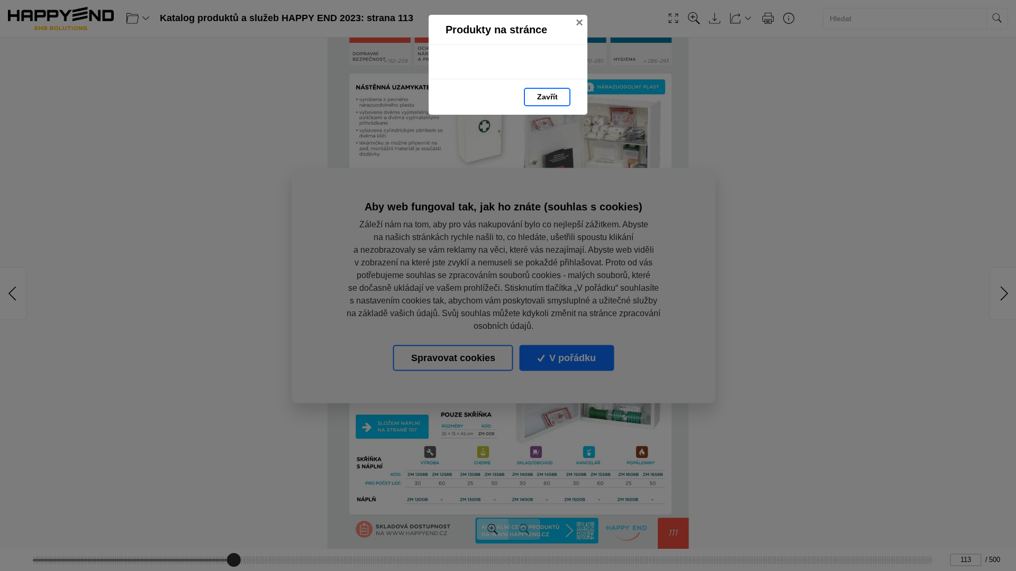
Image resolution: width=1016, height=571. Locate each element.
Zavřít (547, 97)
